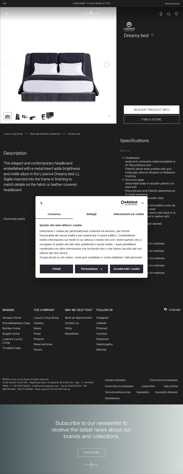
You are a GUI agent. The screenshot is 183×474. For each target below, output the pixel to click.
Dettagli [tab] (91, 214)
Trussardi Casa (11, 348)
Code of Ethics (171, 386)
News (37, 328)
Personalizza (89, 269)
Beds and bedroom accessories (45, 134)
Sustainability (143, 392)
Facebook (102, 339)
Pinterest (101, 328)
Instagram (102, 317)
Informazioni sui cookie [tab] (129, 214)
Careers (39, 323)
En (5, 3)
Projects (39, 339)
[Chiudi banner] (142, 203)
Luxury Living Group (13, 134)
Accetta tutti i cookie (127, 269)
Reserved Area (43, 344)
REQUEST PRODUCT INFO (151, 109)
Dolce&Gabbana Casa (16, 323)
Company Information (115, 380)
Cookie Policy (148, 386)
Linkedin (101, 323)
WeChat (101, 349)
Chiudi (56, 269)
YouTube (101, 333)
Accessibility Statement (166, 392)
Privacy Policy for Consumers (164, 380)
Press (37, 333)
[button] (6, 14)
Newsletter (72, 333)
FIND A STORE (151, 119)
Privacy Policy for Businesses (119, 386)
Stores (38, 349)
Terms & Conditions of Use (118, 392)
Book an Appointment (78, 317)
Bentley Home (11, 328)
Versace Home (11, 317)
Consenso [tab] (54, 214)
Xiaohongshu (104, 344)
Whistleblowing (112, 398)
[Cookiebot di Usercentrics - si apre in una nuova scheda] (126, 203)
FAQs (68, 328)
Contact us (72, 323)
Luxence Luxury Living (12, 340)
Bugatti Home (11, 333)
